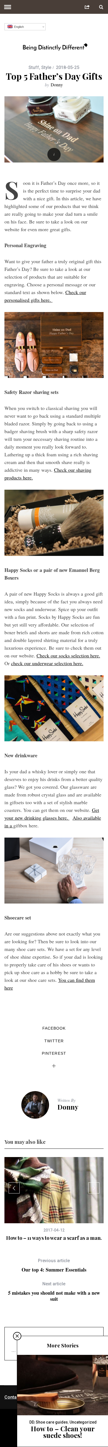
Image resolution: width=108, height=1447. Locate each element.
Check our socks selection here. (68, 655)
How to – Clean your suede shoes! (63, 1432)
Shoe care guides (52, 1422)
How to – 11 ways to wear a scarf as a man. (54, 1238)
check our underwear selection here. (47, 663)
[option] (54, 1199)
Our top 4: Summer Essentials (54, 1265)
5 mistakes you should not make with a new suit (54, 1291)
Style (46, 67)
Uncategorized (83, 1422)
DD (31, 1422)
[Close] (17, 1336)
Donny (57, 84)
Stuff (34, 67)
